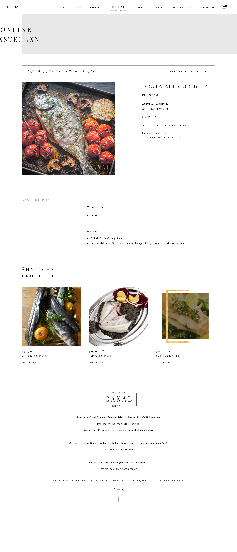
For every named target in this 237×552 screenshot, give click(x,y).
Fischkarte (160, 133)
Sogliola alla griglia (168, 356)
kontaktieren (104, 243)
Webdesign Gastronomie (66, 480)
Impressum (103, 424)
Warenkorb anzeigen (188, 71)
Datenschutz (119, 424)
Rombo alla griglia (100, 356)
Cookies (135, 424)
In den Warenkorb (172, 125)
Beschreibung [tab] (37, 200)
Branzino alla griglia (34, 356)
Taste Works (114, 480)
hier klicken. (126, 449)
